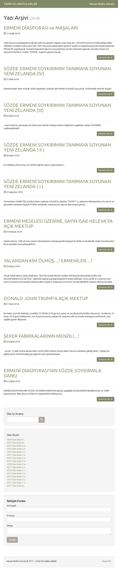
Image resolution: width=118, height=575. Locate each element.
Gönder (12, 540)
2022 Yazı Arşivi (16, 452)
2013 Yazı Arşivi (16, 479)
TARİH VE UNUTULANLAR (20, 3)
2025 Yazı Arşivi (15, 442)
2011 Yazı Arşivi (15, 485)
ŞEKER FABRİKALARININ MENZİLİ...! (41, 336)
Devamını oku (104, 57)
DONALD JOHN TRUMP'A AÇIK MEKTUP (46, 298)
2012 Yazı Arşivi (16, 482)
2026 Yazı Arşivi (15, 439)
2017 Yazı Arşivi (16, 467)
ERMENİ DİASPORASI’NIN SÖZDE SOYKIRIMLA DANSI (52, 373)
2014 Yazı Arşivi (16, 476)
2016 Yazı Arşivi (16, 470)
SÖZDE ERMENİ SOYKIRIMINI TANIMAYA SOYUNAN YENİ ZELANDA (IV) (57, 71)
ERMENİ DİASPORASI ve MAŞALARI (41, 27)
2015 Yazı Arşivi (16, 473)
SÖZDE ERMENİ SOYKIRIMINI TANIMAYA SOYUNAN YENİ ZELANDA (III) (57, 108)
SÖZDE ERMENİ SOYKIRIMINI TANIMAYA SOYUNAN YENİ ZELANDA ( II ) (57, 147)
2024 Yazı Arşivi (16, 446)
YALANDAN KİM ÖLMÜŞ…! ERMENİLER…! (48, 260)
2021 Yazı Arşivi (16, 455)
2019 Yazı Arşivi (16, 461)
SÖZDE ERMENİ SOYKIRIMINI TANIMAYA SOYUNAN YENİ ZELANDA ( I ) (57, 184)
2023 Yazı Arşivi (16, 449)
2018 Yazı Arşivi (16, 464)
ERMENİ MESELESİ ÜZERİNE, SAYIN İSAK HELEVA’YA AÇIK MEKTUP (58, 223)
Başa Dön (106, 561)
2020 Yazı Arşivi (16, 458)
